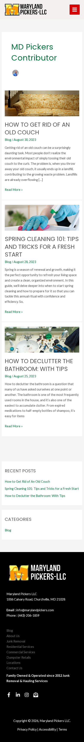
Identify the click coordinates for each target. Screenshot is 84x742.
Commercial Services (20, 652)
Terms (62, 729)
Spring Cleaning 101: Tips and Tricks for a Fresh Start (42, 246)
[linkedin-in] (20, 694)
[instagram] (28, 694)
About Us (13, 636)
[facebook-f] (10, 694)
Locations (13, 662)
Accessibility (47, 729)
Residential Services (20, 647)
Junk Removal (15, 641)
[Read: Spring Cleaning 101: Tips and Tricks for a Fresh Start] (42, 217)
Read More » (14, 190)
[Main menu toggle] (75, 10)
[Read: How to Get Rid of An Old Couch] (42, 103)
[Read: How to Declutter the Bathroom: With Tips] (42, 339)
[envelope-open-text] (36, 694)
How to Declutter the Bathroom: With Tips (39, 365)
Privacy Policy (27, 729)
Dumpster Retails (18, 657)
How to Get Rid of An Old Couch (37, 128)
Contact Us (14, 668)
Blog (8, 140)
